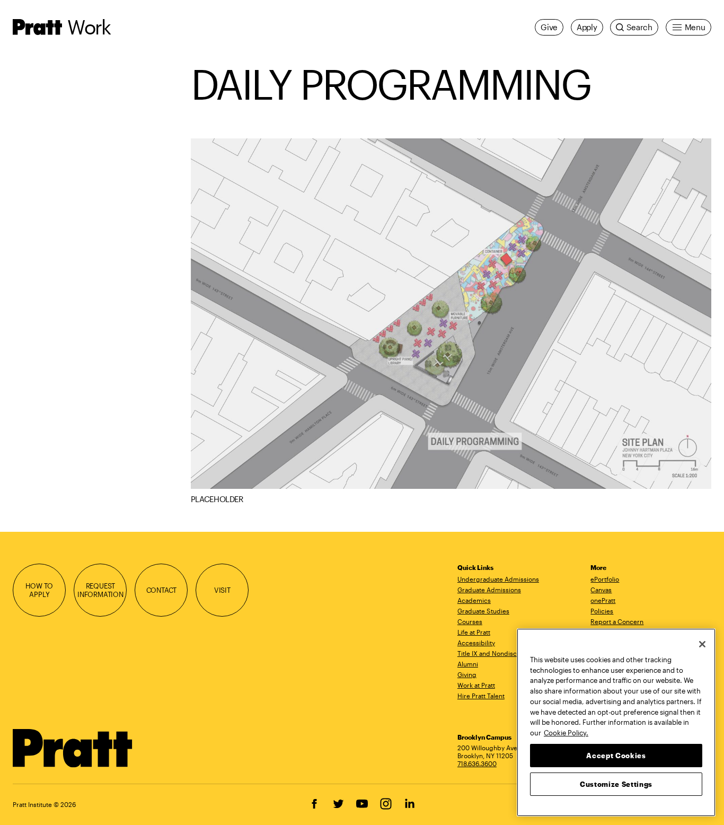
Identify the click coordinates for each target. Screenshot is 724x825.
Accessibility (476, 642)
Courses (469, 621)
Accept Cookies (616, 755)
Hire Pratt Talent (481, 695)
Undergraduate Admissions (498, 579)
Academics (474, 600)
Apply (587, 27)
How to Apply (39, 590)
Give (549, 27)
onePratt (602, 600)
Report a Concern (616, 621)
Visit (222, 590)
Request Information (100, 590)
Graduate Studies (483, 611)
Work (88, 26)
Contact (161, 590)
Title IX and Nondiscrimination (501, 653)
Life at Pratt (473, 632)
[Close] (702, 644)
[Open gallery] (451, 313)
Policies (601, 611)
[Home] (73, 748)
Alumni (467, 664)
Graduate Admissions (489, 589)
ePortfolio (604, 579)
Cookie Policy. (566, 732)
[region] (616, 722)
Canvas (601, 589)
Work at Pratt (476, 685)
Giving (466, 674)
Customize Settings (616, 783)
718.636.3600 (477, 763)
